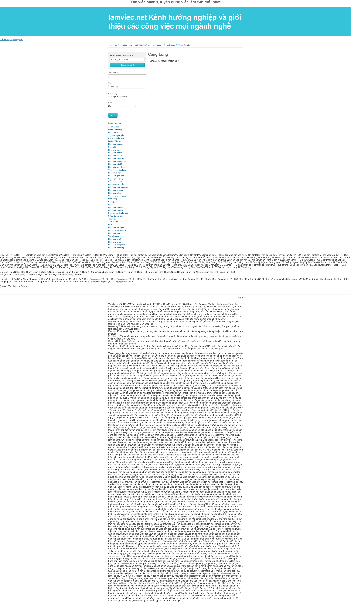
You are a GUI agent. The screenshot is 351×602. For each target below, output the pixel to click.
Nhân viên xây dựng (116, 247)
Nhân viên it (113, 132)
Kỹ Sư (110, 224)
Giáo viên (112, 204)
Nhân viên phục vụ (115, 144)
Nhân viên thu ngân (116, 227)
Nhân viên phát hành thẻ (118, 187)
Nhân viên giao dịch (116, 175)
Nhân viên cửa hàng (116, 158)
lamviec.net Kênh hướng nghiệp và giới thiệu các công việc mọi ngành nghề (174, 21)
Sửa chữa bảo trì (115, 216)
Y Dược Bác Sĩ (114, 221)
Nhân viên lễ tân (114, 241)
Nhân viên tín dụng (115, 190)
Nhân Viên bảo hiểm (116, 184)
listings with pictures (119, 96)
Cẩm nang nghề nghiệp (11, 39)
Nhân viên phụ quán (116, 210)
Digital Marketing (115, 129)
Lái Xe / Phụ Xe (114, 141)
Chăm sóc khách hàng (117, 170)
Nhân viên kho (114, 149)
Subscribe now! (127, 65)
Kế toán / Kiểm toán (116, 138)
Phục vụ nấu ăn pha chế (118, 213)
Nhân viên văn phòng (116, 244)
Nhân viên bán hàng (116, 164)
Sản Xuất (112, 147)
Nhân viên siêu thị (115, 155)
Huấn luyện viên (114, 172)
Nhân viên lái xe (114, 193)
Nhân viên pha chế (115, 207)
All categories (113, 126)
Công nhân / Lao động (117, 195)
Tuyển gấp (112, 218)
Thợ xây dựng (113, 236)
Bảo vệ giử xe (113, 201)
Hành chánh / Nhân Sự (117, 230)
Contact (240, 298)
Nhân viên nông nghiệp (117, 161)
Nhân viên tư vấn (115, 239)
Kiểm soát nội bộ (115, 181)
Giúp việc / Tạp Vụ (115, 178)
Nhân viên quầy (114, 233)
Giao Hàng (112, 198)
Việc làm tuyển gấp (116, 135)
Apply (113, 115)
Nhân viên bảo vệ (115, 152)
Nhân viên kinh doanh (116, 167)
